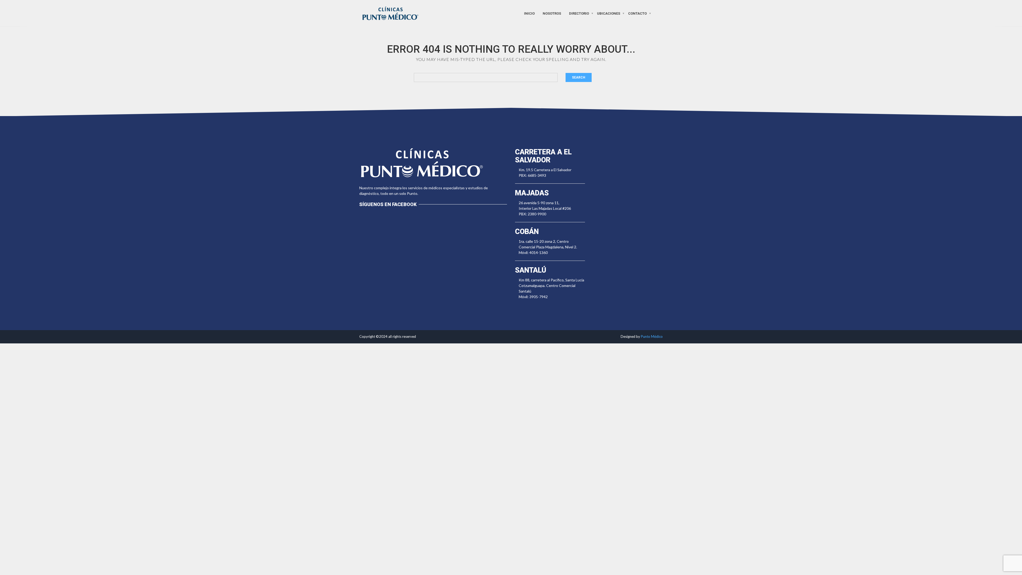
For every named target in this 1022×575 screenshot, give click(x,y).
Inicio (529, 13)
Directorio (579, 13)
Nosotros (552, 13)
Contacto (637, 13)
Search (578, 77)
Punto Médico (652, 336)
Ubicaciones (608, 13)
